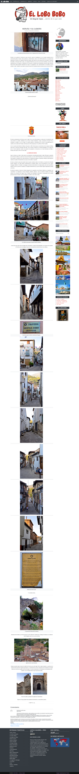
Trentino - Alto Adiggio (61, 155)
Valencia (58, 100)
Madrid (58, 95)
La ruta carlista (59, 154)
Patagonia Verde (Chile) (61, 152)
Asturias (58, 82)
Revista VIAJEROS (60, 303)
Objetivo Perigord (60, 159)
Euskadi (58, 91)
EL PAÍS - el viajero (60, 299)
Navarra (58, 98)
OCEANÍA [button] (43, 1)
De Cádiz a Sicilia (60, 149)
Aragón (58, 81)
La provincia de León (60, 153)
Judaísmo (36, 30)
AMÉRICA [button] (30, 1)
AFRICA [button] (35, 1)
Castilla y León (60, 86)
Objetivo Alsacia (59, 157)
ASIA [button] (39, 1)
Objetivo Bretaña (59, 158)
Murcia (58, 96)
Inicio (11, 1)
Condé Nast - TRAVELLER (61, 301)
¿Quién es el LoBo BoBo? (52, 1)
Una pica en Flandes (60, 148)
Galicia (58, 94)
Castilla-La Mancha (61, 87)
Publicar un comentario (14, 725)
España (26, 30)
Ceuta (58, 90)
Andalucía (59, 80)
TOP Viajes (58, 304)
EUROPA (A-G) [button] (16, 1)
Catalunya (59, 89)
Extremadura (31, 30)
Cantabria (59, 85)
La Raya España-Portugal (61, 150)
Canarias (58, 83)
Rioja (58, 99)
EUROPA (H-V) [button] (23, 1)
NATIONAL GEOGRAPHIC (61, 300)
